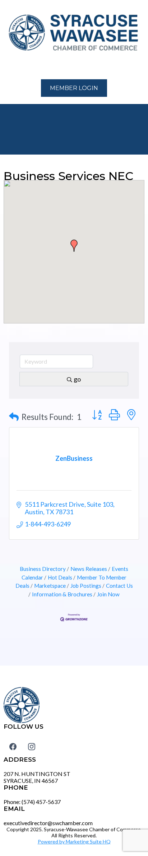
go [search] (77, 379)
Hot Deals (60, 577)
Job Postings (85, 585)
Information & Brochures (62, 594)
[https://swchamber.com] (74, 33)
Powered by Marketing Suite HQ (74, 841)
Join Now (108, 594)
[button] (7, 66)
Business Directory (43, 569)
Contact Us (119, 585)
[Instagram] (31, 746)
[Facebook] (13, 746)
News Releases (88, 569)
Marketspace (50, 585)
